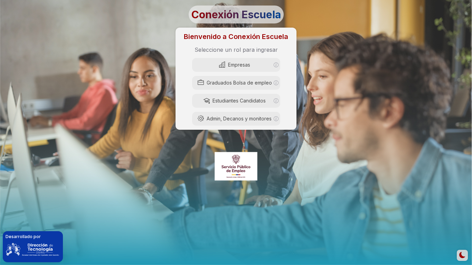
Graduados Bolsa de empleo (239, 83)
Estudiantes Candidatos (239, 101)
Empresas (239, 65)
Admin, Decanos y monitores (239, 118)
